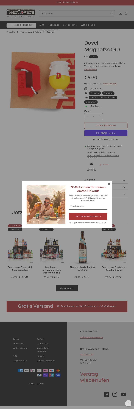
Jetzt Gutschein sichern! (88, 216)
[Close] (109, 184)
